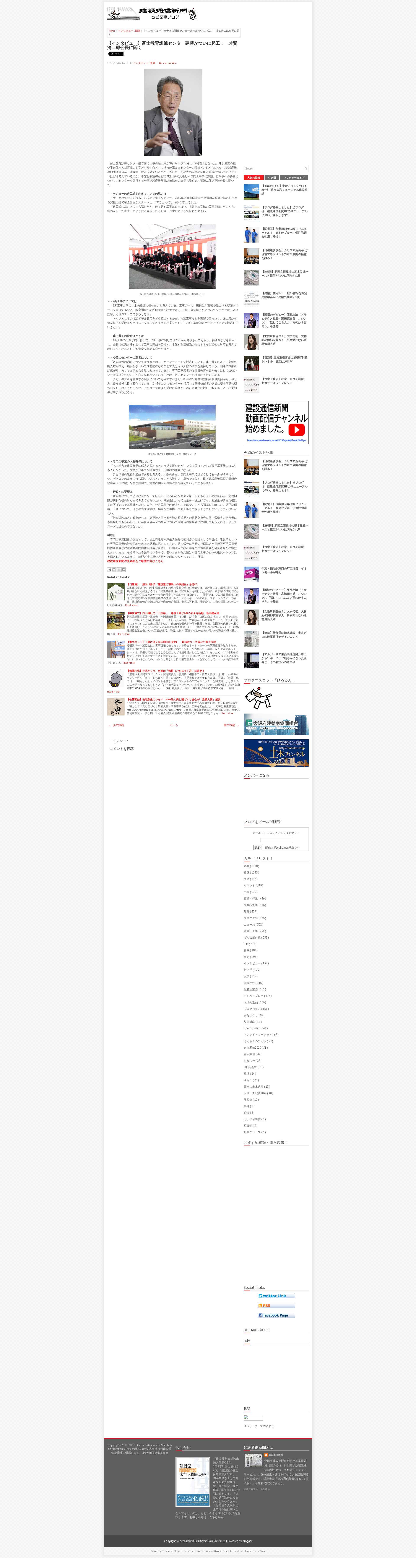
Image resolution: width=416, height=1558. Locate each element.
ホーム (174, 725)
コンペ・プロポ (254, 996)
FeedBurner (281, 847)
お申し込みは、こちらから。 (208, 1517)
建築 (247, 872)
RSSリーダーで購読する (259, 1426)
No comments (167, 63)
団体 (138, 30)
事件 (247, 1106)
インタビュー (126, 30)
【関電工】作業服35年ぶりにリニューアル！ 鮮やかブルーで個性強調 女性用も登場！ (285, 232)
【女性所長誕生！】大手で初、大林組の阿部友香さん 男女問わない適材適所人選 (284, 340)
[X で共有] (119, 569)
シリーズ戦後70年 (255, 1093)
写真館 (248, 1126)
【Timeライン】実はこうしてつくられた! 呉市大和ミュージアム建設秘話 (285, 190)
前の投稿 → (231, 725)
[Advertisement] (258, 13)
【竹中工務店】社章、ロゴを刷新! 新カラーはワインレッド (284, 381)
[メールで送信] (109, 569)
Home (112, 30)
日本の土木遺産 (254, 1087)
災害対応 (250, 1022)
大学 (247, 976)
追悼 (247, 1113)
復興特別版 (251, 905)
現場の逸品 (251, 1002)
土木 (247, 892)
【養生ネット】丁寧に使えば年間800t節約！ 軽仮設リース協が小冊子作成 (171, 642)
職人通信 (250, 1054)
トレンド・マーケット (258, 1034)
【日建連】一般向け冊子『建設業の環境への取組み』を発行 (162, 584)
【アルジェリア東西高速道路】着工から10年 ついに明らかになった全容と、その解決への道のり (284, 658)
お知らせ (250, 1061)
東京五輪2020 (253, 1048)
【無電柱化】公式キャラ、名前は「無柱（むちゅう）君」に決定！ (166, 670)
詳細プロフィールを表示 (257, 1489)
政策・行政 (251, 898)
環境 (247, 1074)
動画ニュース (252, 1132)
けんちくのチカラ (255, 1041)
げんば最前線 (252, 937)
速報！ (248, 1080)
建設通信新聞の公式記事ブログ (206, 1541)
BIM (246, 944)
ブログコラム (252, 1009)
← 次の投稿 (116, 725)
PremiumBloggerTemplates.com (221, 1551)
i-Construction (253, 1028)
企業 (247, 866)
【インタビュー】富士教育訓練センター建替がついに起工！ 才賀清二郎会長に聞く (172, 45)
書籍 (247, 957)
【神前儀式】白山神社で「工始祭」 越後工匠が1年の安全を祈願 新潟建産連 (173, 613)
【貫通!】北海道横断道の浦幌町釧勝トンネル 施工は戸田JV (284, 359)
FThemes (167, 1551)
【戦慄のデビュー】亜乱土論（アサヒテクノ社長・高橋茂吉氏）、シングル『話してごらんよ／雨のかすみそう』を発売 (284, 320)
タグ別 (272, 177)
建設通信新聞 (276, 1455)
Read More (131, 605)
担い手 (248, 970)
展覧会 (248, 1100)
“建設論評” (251, 1067)
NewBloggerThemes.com (252, 1551)
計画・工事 (251, 931)
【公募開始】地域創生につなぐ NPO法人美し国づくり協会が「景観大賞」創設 (173, 699)
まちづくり (251, 1015)
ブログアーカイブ (294, 177)
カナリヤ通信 (252, 1119)
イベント (250, 885)
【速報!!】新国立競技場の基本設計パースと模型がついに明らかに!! (285, 273)
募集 (247, 950)
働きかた (250, 983)
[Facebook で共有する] (123, 569)
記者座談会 (251, 989)
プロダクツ (251, 918)
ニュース (250, 924)
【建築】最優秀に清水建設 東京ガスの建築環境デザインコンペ (284, 635)
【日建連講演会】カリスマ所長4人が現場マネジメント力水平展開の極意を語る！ (285, 254)
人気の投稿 (253, 177)
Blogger (163, 1453)
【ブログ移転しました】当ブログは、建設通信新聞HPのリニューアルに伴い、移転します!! (284, 211)
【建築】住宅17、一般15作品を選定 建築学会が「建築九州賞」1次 (286, 295)
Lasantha (199, 1551)
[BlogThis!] (114, 569)
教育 (247, 911)
